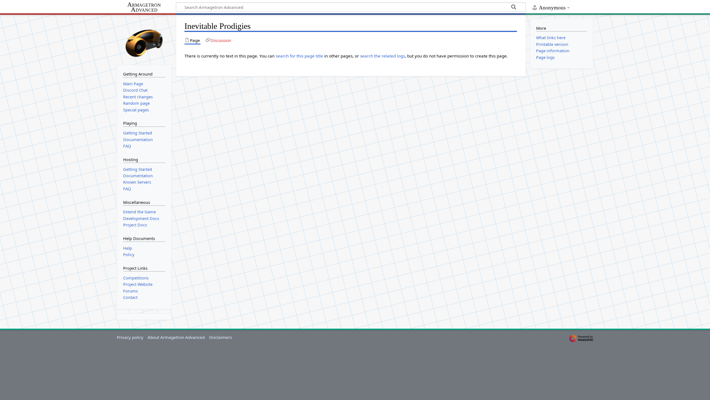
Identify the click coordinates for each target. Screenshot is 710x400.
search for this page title (299, 56)
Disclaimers (220, 337)
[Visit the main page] (144, 39)
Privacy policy (130, 337)
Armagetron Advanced (144, 7)
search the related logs (382, 56)
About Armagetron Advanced (176, 337)
